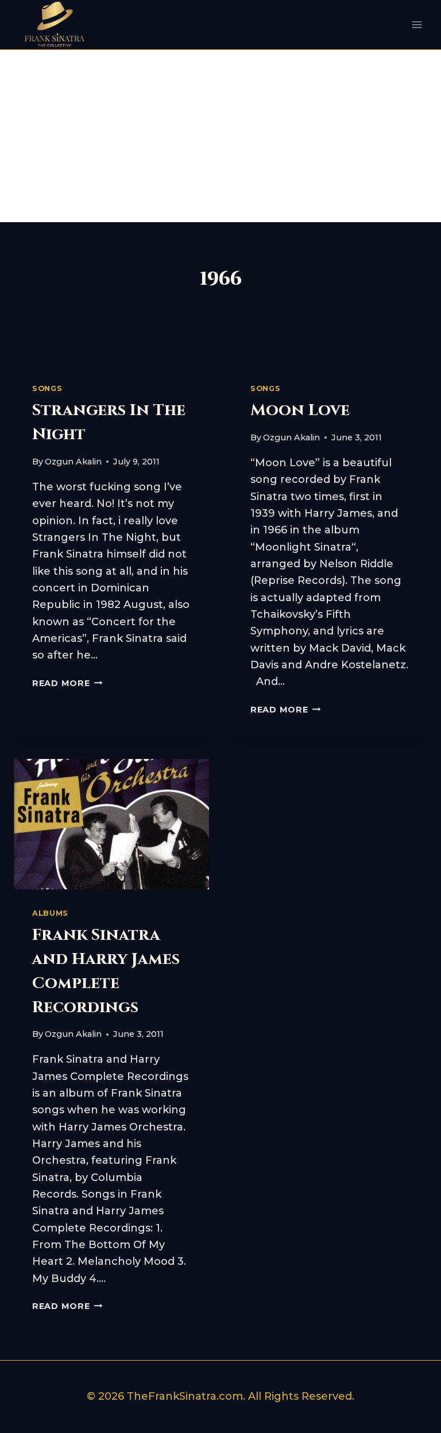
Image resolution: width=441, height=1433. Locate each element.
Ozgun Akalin (73, 461)
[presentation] (111, 824)
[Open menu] (416, 25)
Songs (47, 388)
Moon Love (300, 410)
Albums (50, 913)
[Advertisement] (220, 136)
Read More (67, 683)
